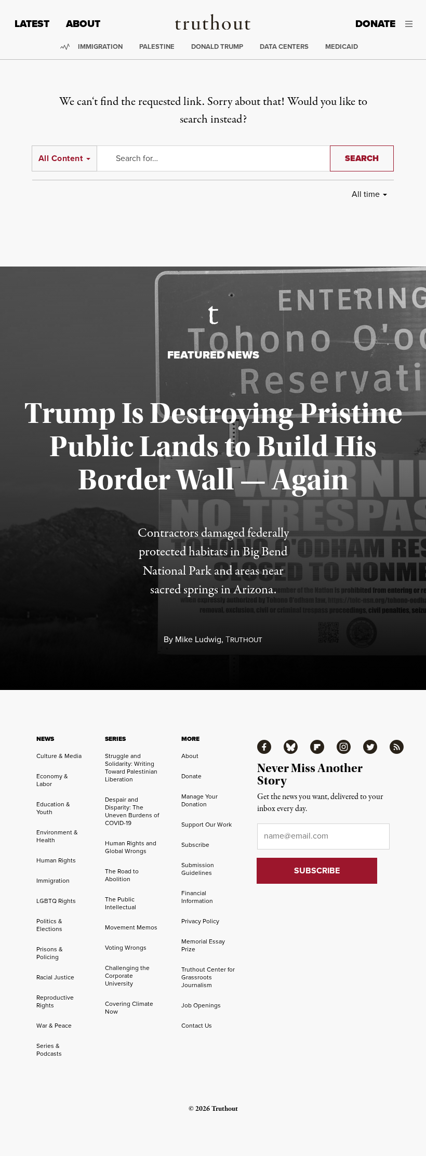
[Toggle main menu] (412, 24)
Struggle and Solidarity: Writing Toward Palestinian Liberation (131, 767)
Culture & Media (59, 756)
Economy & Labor (52, 780)
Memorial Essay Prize (203, 945)
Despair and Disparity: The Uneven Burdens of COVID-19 (132, 811)
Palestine (157, 46)
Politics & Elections (49, 925)
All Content (60, 158)
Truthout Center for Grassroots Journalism (208, 977)
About (83, 23)
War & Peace (54, 1025)
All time (366, 194)
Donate (375, 23)
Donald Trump (217, 46)
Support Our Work (206, 824)
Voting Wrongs (126, 947)
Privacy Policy (200, 921)
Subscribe (195, 844)
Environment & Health (57, 836)
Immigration (100, 46)
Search (362, 158)
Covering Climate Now (129, 1007)
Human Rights (56, 860)
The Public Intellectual (120, 903)
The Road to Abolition (122, 875)
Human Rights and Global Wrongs (130, 847)
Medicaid (341, 46)
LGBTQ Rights (56, 901)
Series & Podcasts (49, 1049)
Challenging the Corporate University (127, 975)
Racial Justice (55, 977)
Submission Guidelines (197, 869)
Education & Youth (53, 808)
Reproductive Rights (55, 1001)
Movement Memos (131, 927)
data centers (284, 46)
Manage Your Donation (199, 800)
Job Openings (201, 1005)
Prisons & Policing (49, 953)
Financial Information (197, 897)
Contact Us (196, 1025)
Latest (32, 23)
